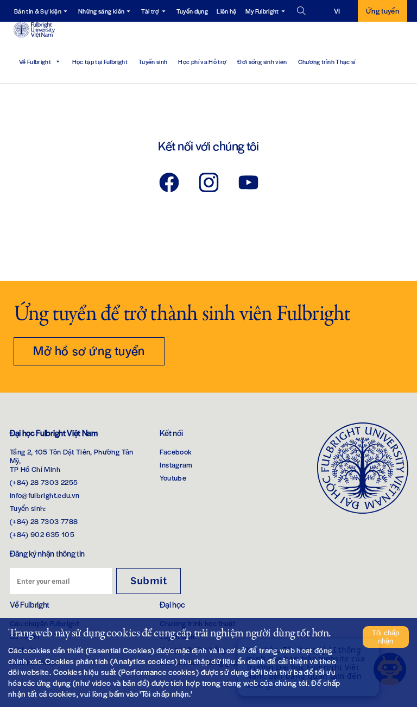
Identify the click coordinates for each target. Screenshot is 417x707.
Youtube (173, 477)
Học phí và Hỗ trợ (202, 61)
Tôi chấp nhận (385, 637)
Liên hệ (226, 11)
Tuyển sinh (153, 61)
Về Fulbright (35, 61)
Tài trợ (150, 11)
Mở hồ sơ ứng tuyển (89, 350)
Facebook (176, 451)
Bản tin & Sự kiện (37, 11)
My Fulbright (262, 11)
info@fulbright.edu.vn (44, 495)
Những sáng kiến (101, 11)
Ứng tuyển (382, 10)
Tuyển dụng (192, 11)
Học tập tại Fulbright (100, 61)
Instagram (176, 464)
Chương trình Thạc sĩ (327, 61)
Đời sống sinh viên (262, 61)
